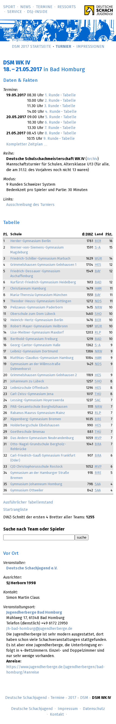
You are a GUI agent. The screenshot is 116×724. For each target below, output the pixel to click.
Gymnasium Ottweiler (26, 490)
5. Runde (52, 117)
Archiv (92, 159)
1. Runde (52, 95)
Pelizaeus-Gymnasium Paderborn (36, 307)
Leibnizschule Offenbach (29, 388)
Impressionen (90, 47)
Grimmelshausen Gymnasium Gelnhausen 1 (43, 265)
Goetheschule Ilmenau (27, 432)
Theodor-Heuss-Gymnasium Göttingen (40, 301)
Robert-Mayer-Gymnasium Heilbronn (39, 326)
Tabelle (69, 95)
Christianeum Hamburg (28, 288)
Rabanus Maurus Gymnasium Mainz (37, 413)
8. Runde (52, 133)
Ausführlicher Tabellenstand (28, 502)
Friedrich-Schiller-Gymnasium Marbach (40, 258)
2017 (72, 698)
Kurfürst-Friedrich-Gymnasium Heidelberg (43, 282)
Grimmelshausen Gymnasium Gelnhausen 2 (43, 375)
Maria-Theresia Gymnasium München (38, 295)
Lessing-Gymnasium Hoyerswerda (37, 400)
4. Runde (52, 112)
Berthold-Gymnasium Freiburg (34, 339)
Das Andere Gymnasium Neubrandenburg (42, 438)
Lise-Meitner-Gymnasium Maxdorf (37, 332)
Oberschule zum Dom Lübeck (32, 314)
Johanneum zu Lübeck (27, 381)
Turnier (63, 47)
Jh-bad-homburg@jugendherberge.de (39, 629)
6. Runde (52, 122)
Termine (44, 7)
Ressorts (66, 7)
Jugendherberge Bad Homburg (34, 612)
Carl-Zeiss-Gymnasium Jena (31, 394)
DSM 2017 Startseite (31, 47)
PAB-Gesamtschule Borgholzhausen (38, 407)
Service (14, 12)
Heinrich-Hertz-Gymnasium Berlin (36, 320)
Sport (9, 7)
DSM (84, 698)
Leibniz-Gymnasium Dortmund (34, 351)
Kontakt (57, 714)
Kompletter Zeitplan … (26, 144)
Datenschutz (94, 709)
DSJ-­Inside (37, 12)
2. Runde (52, 101)
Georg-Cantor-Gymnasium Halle (35, 345)
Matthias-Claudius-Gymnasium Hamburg (42, 358)
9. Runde (51, 139)
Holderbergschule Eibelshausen (34, 425)
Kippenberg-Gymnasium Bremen (35, 419)
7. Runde (52, 128)
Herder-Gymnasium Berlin (30, 241)
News (25, 7)
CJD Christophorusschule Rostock (36, 466)
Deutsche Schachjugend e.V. (31, 568)
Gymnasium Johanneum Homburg (36, 484)
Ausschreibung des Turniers (30, 205)
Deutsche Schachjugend (26, 698)
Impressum (68, 709)
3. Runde (51, 106)
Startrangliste (15, 510)
